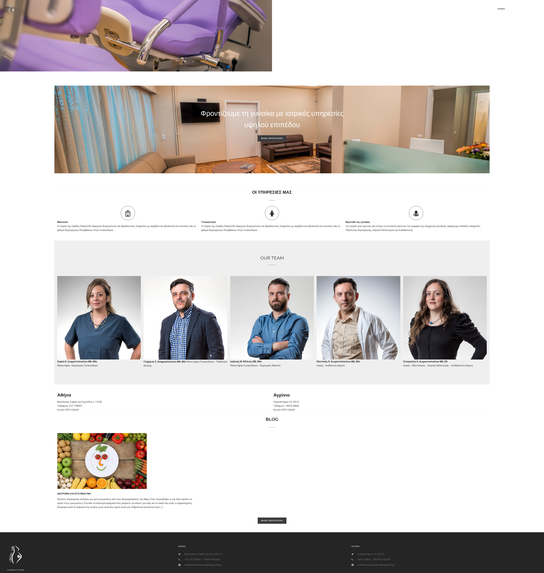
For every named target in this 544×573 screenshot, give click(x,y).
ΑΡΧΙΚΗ (501, 9)
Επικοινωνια (527, 9)
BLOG (513, 9)
